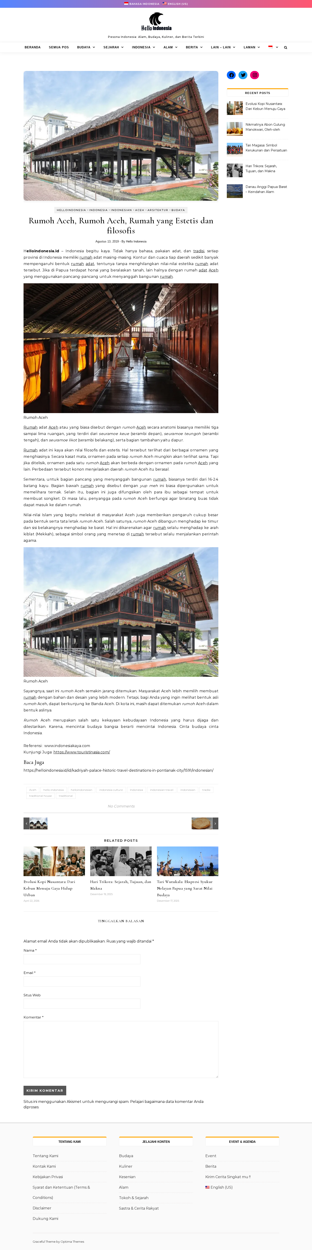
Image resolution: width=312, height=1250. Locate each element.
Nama (30, 950)
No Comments (121, 806)
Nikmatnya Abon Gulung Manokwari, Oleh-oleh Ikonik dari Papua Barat (265, 127)
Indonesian (121, 210)
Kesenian (127, 1177)
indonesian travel (161, 790)
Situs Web (32, 995)
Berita (192, 47)
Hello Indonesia (136, 241)
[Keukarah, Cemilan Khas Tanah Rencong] (208, 823)
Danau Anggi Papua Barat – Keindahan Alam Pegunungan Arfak (266, 190)
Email (30, 973)
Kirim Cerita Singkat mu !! (228, 1177)
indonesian (187, 790)
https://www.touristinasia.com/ (81, 752)
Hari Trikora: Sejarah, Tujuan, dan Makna (261, 168)
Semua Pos (59, 47)
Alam (168, 47)
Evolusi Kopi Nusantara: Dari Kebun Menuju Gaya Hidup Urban (49, 888)
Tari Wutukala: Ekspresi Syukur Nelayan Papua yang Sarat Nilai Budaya (185, 888)
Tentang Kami (45, 1156)
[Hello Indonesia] (156, 23)
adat (90, 264)
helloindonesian (81, 790)
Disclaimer (42, 1208)
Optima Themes (72, 1241)
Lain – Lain (221, 47)
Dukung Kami (45, 1218)
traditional (66, 795)
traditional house (40, 795)
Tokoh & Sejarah (133, 1198)
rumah (86, 257)
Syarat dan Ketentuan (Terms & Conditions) (61, 1192)
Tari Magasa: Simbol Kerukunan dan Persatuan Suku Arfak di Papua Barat (266, 148)
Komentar (34, 1017)
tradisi (198, 251)
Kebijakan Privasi (48, 1177)
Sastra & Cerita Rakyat (139, 1208)
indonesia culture (111, 790)
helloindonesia (71, 210)
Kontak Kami (44, 1166)
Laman (249, 47)
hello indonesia (53, 790)
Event (210, 1156)
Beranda (33, 47)
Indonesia (141, 47)
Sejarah (111, 47)
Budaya (83, 47)
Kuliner (125, 1166)
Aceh (139, 210)
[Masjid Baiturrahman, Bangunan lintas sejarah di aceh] (34, 823)
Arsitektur (158, 210)
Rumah (31, 427)
